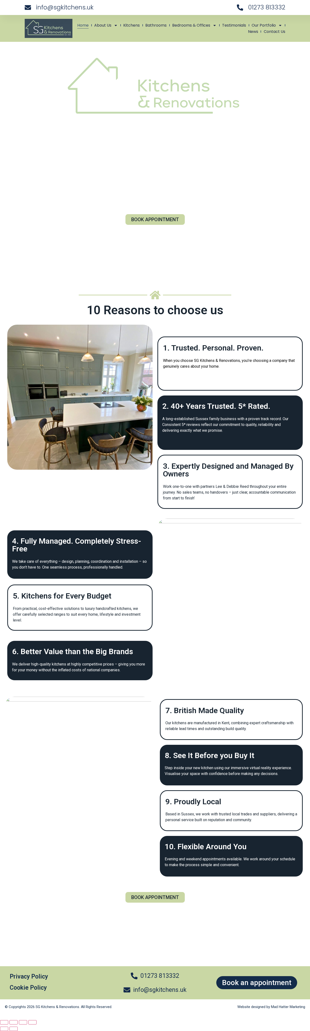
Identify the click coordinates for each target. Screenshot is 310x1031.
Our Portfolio (264, 25)
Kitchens (131, 25)
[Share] (23, 1022)
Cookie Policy (28, 987)
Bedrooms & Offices (191, 25)
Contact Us (274, 31)
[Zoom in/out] (4, 1022)
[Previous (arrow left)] (4, 1029)
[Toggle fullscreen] (13, 1022)
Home (83, 25)
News (253, 31)
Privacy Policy (29, 976)
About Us (102, 25)
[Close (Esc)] (32, 1022)
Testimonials (234, 25)
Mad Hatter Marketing (288, 1007)
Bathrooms (156, 25)
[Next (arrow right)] (13, 1029)
